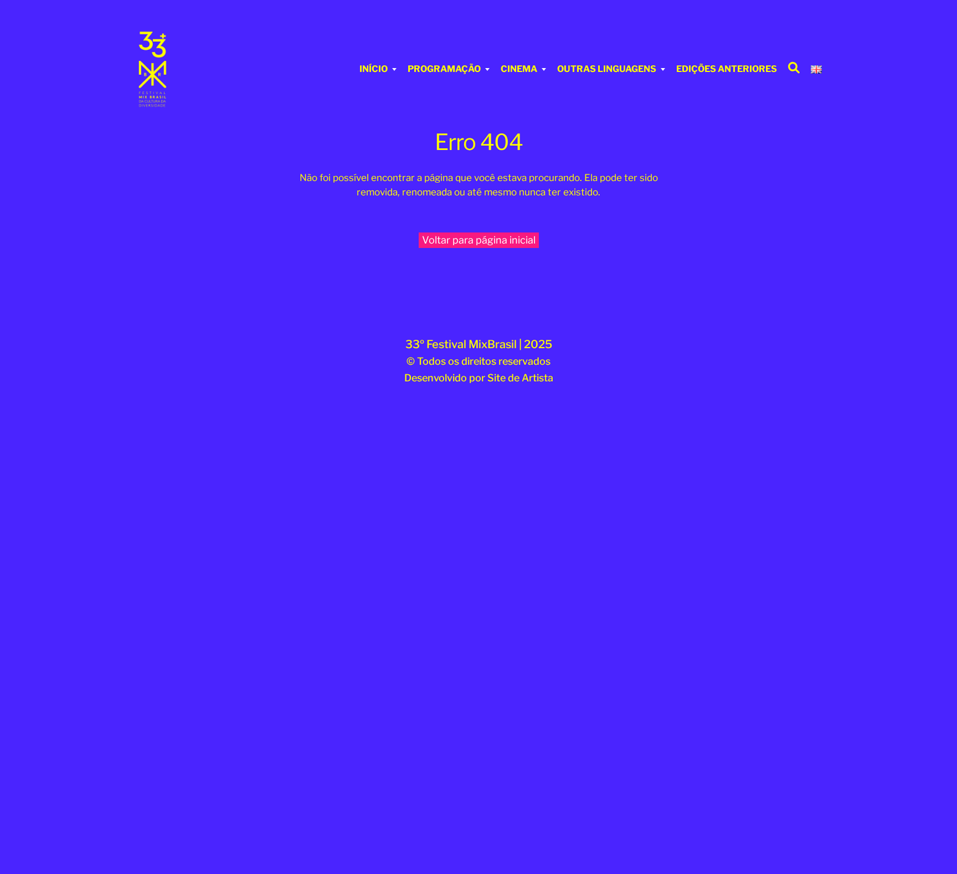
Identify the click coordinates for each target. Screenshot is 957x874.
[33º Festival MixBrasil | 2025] (199, 69)
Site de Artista (520, 378)
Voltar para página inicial (479, 240)
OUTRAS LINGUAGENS (606, 69)
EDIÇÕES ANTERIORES (726, 69)
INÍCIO (373, 69)
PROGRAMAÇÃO (444, 69)
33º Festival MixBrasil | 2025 (478, 344)
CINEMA (519, 69)
